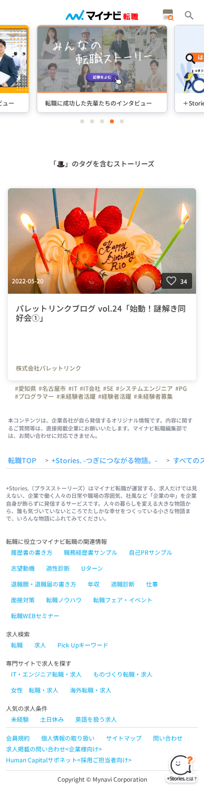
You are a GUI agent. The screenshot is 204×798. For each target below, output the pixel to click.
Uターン (92, 568)
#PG (181, 388)
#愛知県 (25, 388)
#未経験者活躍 (76, 396)
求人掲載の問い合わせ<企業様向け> (54, 749)
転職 (17, 644)
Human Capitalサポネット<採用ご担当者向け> (69, 759)
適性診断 (58, 568)
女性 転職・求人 (34, 690)
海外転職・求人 (90, 690)
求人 (40, 644)
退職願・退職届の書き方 (43, 584)
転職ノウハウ (64, 599)
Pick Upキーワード (82, 644)
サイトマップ (124, 738)
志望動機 (23, 568)
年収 (94, 584)
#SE (108, 388)
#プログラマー (34, 396)
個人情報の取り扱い (68, 738)
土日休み (52, 719)
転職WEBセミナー (35, 615)
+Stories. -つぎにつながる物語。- (104, 460)
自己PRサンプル (150, 552)
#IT (72, 388)
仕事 (152, 584)
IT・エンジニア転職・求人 (46, 674)
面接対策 (23, 599)
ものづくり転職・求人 (123, 674)
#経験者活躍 (114, 396)
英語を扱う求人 (96, 719)
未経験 (20, 719)
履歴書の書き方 (31, 552)
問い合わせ (168, 738)
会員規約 (18, 738)
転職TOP (22, 460)
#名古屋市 (52, 388)
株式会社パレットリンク (48, 368)
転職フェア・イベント (123, 599)
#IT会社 (90, 388)
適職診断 (123, 584)
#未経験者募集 (153, 396)
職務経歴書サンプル (90, 552)
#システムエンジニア (144, 388)
